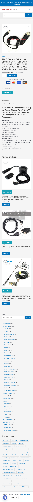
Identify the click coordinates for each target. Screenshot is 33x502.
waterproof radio (7, 486)
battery (25, 449)
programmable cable (7, 469)
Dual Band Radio (23, 454)
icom (14, 460)
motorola (5, 466)
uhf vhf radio (25, 478)
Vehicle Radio (16, 481)
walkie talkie (16, 483)
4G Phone (14, 440)
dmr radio (14, 454)
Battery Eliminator (7, 452)
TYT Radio (16, 478)
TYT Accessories (7, 478)
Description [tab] (5, 100)
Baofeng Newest (6, 449)
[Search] (28, 15)
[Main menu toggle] (29, 9)
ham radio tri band (25, 457)
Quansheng (20, 472)
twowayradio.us (25, 494)
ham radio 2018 (14, 457)
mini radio (14, 463)
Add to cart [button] (6, 204)
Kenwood (27, 460)
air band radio (6, 443)
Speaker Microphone (7, 475)
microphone (5, 463)
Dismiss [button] (18, 4)
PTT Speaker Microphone (9, 472)
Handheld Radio (6, 460)
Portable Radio (13, 466)
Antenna (14, 443)
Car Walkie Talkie (18, 452)
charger (27, 452)
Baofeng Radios (17, 449)
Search (4, 314)
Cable (3, 56)
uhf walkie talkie (6, 481)
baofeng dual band (20, 446)
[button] (28, 27)
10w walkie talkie (24, 440)
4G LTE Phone (6, 440)
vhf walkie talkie (6, 483)
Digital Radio (6, 454)
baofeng (21, 443)
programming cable (20, 469)
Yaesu (15, 486)
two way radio (19, 475)
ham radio (5, 457)
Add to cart (12, 75)
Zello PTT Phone (23, 486)
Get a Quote (7, 92)
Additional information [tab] (8, 104)
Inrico (20, 460)
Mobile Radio (22, 463)
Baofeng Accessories (8, 446)
